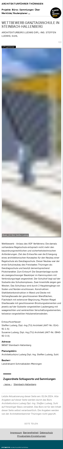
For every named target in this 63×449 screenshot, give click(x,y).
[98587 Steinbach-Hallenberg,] (60, 42)
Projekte (6, 9)
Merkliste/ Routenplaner (15, 13)
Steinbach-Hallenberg (25, 384)
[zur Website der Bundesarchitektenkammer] (55, 10)
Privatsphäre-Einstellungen (31, 436)
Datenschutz (46, 432)
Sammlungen (26, 9)
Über (37, 9)
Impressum (16, 432)
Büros (15, 9)
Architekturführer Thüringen (22, 3)
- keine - (7, 384)
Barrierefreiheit (31, 432)
